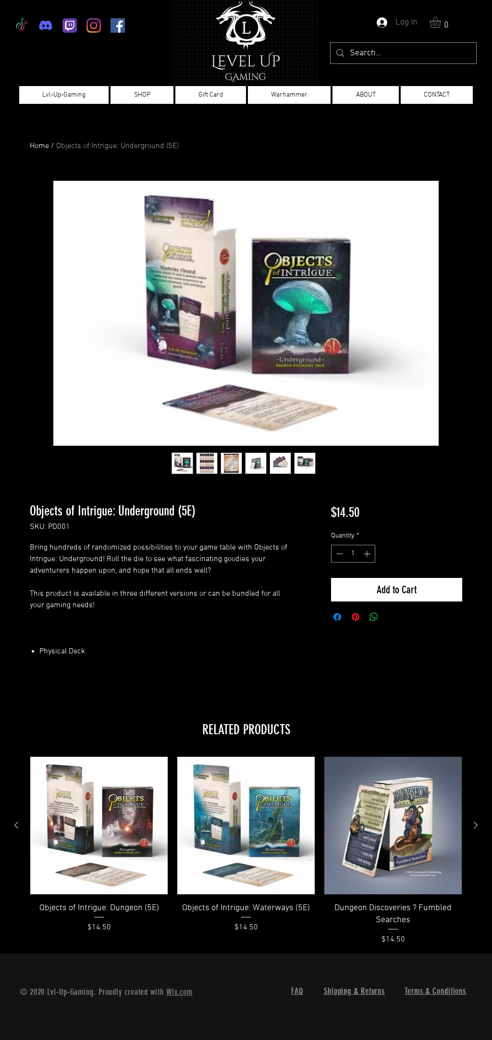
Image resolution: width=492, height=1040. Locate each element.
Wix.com (179, 992)
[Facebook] (118, 25)
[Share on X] (392, 617)
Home (39, 146)
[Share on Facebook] (337, 617)
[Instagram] (93, 25)
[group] (246, 851)
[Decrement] (338, 553)
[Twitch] (69, 25)
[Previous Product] (16, 825)
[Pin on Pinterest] (355, 617)
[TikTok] (21, 25)
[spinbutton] (353, 553)
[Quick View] (99, 825)
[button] (442, 22)
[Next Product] (475, 825)
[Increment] (368, 553)
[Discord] (45, 25)
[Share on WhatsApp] (374, 617)
